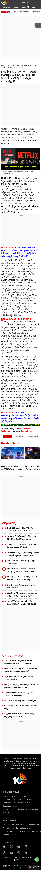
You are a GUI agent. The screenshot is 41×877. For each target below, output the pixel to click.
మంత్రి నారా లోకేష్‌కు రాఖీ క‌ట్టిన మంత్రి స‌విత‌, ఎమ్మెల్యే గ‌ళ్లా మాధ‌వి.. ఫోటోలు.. (19, 715)
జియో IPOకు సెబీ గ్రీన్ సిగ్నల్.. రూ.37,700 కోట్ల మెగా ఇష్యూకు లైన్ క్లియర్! (11, 467)
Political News (32, 809)
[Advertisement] (20, 38)
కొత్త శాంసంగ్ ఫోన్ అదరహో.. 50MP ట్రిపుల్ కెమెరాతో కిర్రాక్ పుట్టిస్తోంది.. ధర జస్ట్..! (22, 537)
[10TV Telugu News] (4, 3)
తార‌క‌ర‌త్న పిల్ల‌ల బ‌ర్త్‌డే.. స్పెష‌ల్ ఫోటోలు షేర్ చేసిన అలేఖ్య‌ (20, 707)
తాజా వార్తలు (6, 7)
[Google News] (12, 852)
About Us (6, 857)
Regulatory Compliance (20, 857)
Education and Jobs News (13, 809)
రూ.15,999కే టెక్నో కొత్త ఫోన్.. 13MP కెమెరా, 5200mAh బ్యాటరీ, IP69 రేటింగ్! (21, 602)
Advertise (19, 860)
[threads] (5, 852)
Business (26, 429)
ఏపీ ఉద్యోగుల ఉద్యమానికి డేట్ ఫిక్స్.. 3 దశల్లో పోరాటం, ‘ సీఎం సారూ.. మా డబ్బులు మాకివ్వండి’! (22, 578)
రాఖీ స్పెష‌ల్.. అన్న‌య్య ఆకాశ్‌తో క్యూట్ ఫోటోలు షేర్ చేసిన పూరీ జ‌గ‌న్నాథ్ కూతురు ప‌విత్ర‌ (21, 685)
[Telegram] (27, 852)
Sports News (8, 831)
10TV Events (8, 813)
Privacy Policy (8, 860)
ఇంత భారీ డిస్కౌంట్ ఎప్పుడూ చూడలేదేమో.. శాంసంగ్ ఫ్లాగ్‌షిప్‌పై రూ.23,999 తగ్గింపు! (18, 661)
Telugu (3, 65)
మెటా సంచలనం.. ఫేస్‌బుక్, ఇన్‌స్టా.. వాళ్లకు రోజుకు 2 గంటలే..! (21, 561)
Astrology (35, 831)
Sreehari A (13, 140)
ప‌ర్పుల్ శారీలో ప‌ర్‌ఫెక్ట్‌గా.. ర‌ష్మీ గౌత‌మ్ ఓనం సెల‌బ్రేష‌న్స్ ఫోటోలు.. (18, 677)
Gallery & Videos (13, 655)
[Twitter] (12, 846)
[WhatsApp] (19, 852)
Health (17, 835)
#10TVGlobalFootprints (21, 12)
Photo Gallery (8, 828)
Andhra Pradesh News (12, 799)
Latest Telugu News (18, 796)
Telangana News (33, 825)
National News (9, 803)
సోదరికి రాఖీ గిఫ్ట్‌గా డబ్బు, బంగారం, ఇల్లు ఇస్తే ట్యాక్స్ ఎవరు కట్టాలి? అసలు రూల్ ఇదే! (22, 594)
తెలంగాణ (16, 7)
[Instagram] (27, 846)
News (5, 796)
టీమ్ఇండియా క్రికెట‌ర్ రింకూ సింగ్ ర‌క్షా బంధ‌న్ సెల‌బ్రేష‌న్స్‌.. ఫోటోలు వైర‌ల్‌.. (19, 693)
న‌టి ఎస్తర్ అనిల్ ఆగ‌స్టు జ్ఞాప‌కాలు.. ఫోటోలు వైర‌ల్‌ (20, 700)
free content (19, 436)
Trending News (18, 825)
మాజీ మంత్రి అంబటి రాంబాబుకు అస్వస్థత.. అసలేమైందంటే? (21, 586)
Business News (23, 803)
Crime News (8, 835)
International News (23, 828)
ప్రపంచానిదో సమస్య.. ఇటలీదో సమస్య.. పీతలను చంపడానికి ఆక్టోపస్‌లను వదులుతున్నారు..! (23, 553)
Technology (10, 65)
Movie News (28, 799)
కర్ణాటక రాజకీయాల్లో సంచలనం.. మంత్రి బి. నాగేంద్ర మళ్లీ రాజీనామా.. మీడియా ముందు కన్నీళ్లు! (21, 570)
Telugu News (26, 431)
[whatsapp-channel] (20, 425)
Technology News (10, 806)
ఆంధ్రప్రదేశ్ (25, 7)
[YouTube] (19, 846)
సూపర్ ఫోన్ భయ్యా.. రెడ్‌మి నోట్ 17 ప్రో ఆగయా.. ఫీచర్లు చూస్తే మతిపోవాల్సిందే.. (20, 529)
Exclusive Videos (22, 831)
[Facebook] (5, 846)
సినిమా (34, 7)
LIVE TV (25, 3)
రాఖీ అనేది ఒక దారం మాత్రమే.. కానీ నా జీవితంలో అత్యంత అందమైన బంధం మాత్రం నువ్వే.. (20, 669)
